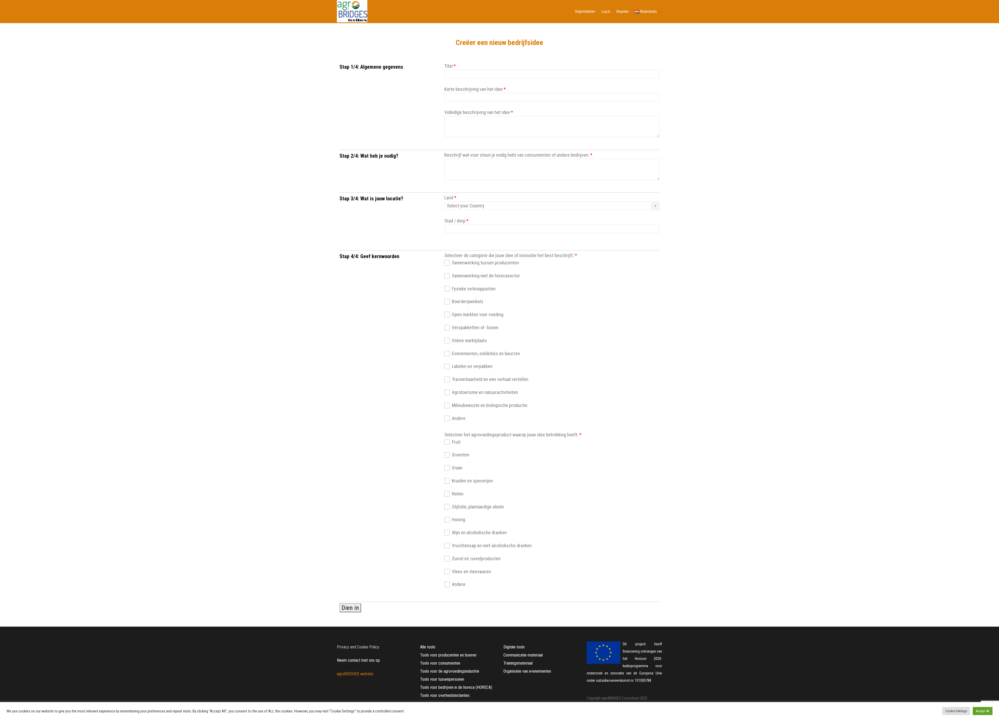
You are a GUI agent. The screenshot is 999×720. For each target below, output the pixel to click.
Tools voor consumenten (440, 663)
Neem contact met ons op (358, 660)
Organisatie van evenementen (527, 671)
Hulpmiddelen (585, 11)
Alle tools (427, 647)
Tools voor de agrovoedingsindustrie (449, 671)
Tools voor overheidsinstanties (445, 695)
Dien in (350, 607)
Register (623, 11)
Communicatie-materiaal (523, 655)
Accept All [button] (982, 711)
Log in (605, 11)
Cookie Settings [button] (956, 711)
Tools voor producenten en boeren (448, 655)
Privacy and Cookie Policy (358, 647)
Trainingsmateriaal (518, 663)
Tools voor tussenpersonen (442, 679)
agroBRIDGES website (355, 673)
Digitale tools (514, 647)
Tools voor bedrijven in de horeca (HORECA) (456, 687)
